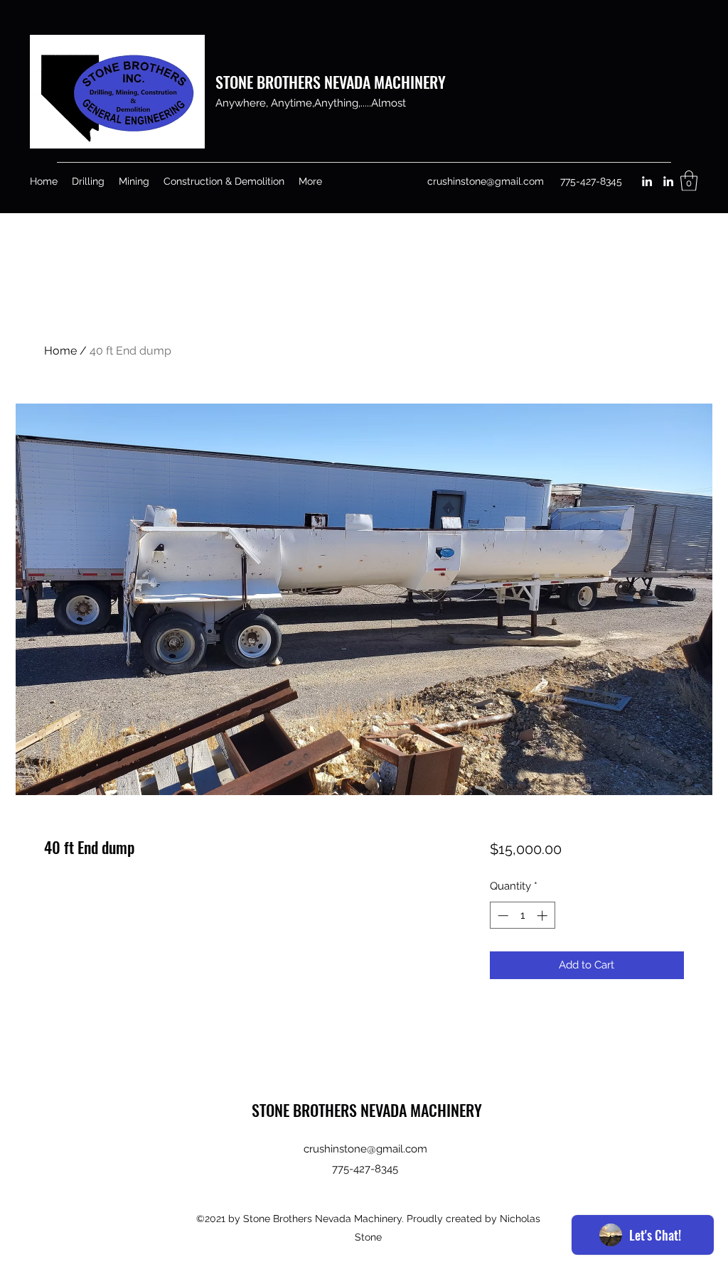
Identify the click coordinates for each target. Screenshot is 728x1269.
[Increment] (543, 915)
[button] (688, 181)
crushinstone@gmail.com (485, 181)
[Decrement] (501, 915)
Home (60, 350)
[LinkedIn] (647, 181)
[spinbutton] (522, 915)
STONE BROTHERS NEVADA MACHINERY (330, 81)
